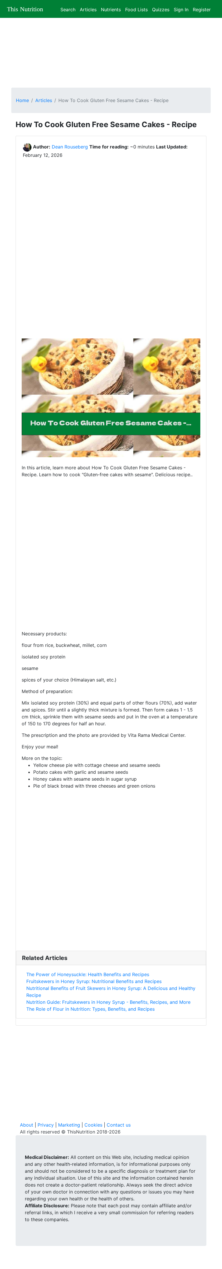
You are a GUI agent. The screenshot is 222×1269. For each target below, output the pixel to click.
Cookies (93, 1125)
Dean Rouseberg (70, 147)
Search (67, 9)
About (26, 1125)
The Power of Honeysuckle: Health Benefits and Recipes (87, 974)
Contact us (119, 1125)
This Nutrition (25, 9)
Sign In (181, 9)
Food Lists (136, 9)
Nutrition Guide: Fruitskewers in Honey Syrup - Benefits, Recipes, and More (108, 1002)
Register (202, 9)
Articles (88, 9)
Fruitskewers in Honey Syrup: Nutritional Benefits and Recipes (94, 981)
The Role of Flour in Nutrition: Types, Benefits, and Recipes (90, 1009)
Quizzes (160, 9)
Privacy (46, 1125)
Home (22, 100)
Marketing (69, 1125)
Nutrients (111, 9)
